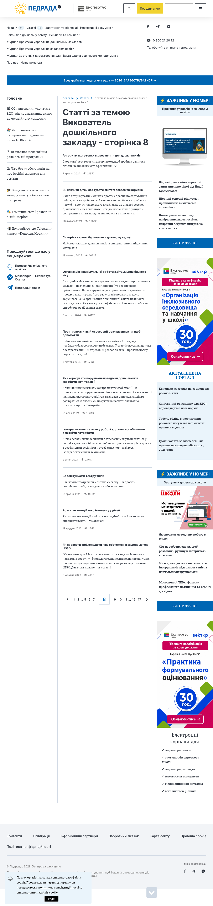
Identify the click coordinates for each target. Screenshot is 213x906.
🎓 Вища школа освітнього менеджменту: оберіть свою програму (29, 195)
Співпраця (41, 836)
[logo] (38, 8)
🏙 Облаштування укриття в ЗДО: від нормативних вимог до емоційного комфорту (29, 113)
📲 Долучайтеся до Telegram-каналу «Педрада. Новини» (29, 231)
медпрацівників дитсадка (184, 784)
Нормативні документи (96, 27)
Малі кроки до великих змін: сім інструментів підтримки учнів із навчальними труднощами (183, 567)
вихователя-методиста (182, 776)
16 (133, 599)
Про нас (12, 62)
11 (125, 599)
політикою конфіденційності (58, 887)
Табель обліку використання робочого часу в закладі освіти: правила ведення (182, 423)
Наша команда (31, 62)
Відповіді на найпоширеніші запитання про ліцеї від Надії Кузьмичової (181, 186)
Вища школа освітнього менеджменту (90, 55)
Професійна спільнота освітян (31, 267)
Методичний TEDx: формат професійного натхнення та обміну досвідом (185, 586)
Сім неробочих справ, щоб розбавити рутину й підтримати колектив (182, 550)
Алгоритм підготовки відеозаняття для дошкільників (102, 155)
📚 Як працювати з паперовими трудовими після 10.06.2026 (25, 135)
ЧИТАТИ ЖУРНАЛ (185, 243)
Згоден (51, 899)
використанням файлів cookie (37, 892)
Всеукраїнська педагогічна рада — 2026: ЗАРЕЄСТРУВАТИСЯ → (110, 80)
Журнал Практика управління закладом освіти (40, 48)
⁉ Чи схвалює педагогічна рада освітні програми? (27, 154)
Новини (14, 27)
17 (139, 599)
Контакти (14, 836)
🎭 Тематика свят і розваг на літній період (29, 214)
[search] (129, 8)
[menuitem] (17, 27)
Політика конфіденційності (29, 847)
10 (120, 599)
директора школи (178, 750)
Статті (34, 27)
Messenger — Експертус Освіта (33, 277)
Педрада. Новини (27, 287)
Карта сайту (160, 836)
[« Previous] (68, 599)
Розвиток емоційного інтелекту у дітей (91, 510)
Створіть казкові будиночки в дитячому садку (97, 237)
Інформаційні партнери (79, 836)
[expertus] (90, 8)
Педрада (68, 98)
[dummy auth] (179, 8)
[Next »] (145, 599)
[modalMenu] (200, 8)
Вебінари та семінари (64, 35)
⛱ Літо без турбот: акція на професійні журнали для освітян (28, 173)
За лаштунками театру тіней (83, 476)
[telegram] (158, 27)
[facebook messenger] (168, 27)
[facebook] (148, 27)
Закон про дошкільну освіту (27, 35)
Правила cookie (193, 836)
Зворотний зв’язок (124, 836)
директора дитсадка (180, 769)
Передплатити (150, 8)
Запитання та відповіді (61, 27)
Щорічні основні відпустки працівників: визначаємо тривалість (178, 202)
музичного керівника (180, 791)
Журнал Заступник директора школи (34, 55)
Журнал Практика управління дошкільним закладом (44, 42)
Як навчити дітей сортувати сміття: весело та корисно (103, 189)
